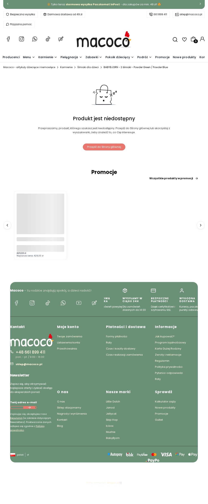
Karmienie (66, 67)
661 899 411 (160, 14)
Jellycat (111, 414)
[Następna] (200, 4)
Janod (110, 408)
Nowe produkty (165, 408)
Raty (109, 342)
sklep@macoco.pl (191, 14)
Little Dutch (113, 401)
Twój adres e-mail (23, 402)
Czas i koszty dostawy (120, 349)
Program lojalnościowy (170, 342)
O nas (61, 401)
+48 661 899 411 (30, 352)
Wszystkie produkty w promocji (171, 178)
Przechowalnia (67, 349)
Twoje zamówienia (69, 336)
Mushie (111, 432)
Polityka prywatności (168, 367)
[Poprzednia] (7, 4)
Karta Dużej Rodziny (168, 349)
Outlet (159, 420)
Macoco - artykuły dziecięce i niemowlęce (29, 67)
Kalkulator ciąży (165, 401)
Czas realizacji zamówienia (124, 355)
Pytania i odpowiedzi (169, 373)
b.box (110, 426)
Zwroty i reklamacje (168, 355)
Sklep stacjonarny (69, 408)
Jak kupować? (164, 336)
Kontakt (62, 420)
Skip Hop (112, 420)
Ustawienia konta (68, 342)
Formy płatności (116, 336)
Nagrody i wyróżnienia (72, 414)
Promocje (161, 414)
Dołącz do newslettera (29, 407)
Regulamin (16, 418)
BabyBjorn (113, 438)
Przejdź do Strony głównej (104, 147)
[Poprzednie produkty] (7, 225)
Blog (60, 426)
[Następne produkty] (201, 225)
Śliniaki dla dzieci (88, 67)
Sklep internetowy (102, 482)
